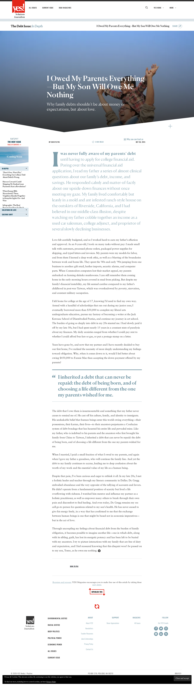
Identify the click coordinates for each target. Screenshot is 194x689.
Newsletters (89, 628)
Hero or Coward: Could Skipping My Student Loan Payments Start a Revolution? (14, 184)
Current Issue (47, 7)
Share (175, 26)
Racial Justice (54, 625)
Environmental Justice (57, 618)
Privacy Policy (88, 644)
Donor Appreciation (113, 623)
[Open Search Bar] (146, 7)
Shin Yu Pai (55, 142)
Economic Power (55, 644)
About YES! (89, 623)
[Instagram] (166, 629)
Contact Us (89, 649)
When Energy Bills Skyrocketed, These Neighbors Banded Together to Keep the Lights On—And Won (14, 196)
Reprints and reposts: (62, 582)
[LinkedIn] (161, 634)
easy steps (96, 585)
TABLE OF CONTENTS (13, 144)
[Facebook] (156, 629)
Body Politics (54, 631)
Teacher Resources (87, 633)
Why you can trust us (134, 139)
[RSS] (166, 634)
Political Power (54, 638)
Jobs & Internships (87, 638)
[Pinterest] (156, 634)
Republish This (97, 591)
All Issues (33, 7)
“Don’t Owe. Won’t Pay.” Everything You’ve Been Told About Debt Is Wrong (14, 174)
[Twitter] (161, 629)
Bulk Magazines (65, 7)
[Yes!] (18, 9)
